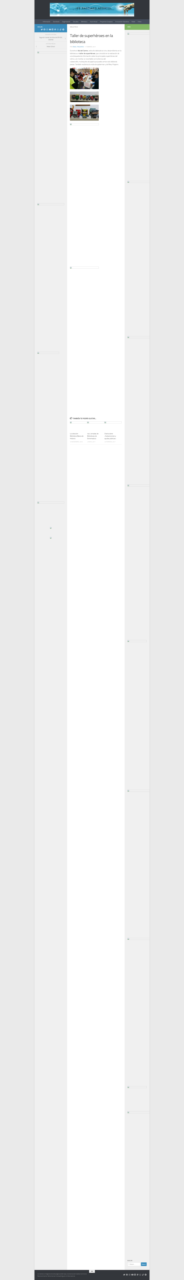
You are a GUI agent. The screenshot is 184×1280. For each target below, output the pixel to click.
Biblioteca (84, 22)
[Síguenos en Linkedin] (52, 30)
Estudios (75, 22)
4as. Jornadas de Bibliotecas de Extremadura (93, 436)
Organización (66, 22)
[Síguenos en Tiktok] (61, 30)
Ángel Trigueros (78, 47)
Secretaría (56, 22)
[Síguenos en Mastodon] (55, 30)
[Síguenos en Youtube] (50, 30)
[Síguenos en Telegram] (63, 30)
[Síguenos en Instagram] (47, 30)
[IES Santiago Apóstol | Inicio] (92, 9)
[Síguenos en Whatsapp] (58, 30)
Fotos (139, 22)
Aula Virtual (93, 22)
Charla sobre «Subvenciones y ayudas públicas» (110, 436)
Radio (133, 22)
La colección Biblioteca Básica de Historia (76, 436)
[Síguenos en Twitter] (42, 30)
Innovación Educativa (122, 22)
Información (46, 22)
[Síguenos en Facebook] (44, 30)
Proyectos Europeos (106, 22)
